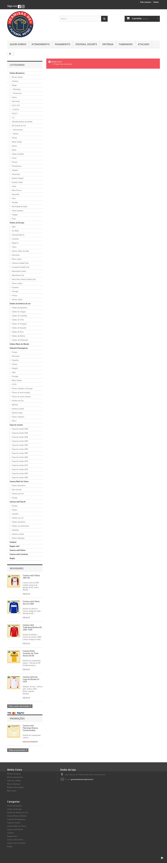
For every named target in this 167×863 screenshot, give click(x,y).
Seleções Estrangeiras (19, 348)
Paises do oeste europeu (21, 397)
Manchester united (18, 271)
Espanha (15, 287)
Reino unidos (16, 259)
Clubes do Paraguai (19, 324)
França (14, 295)
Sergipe (14, 215)
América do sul (17, 518)
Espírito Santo (17, 182)
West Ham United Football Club (23, 279)
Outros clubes (16, 283)
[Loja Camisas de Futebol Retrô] (31, 24)
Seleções (15, 530)
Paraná (14, 162)
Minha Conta (14, 769)
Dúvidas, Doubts (86, 44)
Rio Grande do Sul (18, 126)
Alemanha (15, 255)
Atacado (143, 44)
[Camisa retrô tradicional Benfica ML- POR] (13, 630)
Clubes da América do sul (20, 304)
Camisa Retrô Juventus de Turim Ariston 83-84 (30, 653)
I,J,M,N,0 (15, 109)
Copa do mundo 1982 (19, 473)
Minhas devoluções (15, 777)
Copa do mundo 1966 (19, 457)
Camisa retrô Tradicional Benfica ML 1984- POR (32, 627)
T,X (12, 118)
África (13, 421)
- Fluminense (16, 93)
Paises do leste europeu (20, 393)
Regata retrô (14, 546)
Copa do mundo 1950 (19, 441)
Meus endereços (13, 784)
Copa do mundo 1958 (19, 449)
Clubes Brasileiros (17, 73)
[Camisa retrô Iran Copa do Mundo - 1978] (13, 682)
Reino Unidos (16, 380)
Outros (14, 97)
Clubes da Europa (17, 223)
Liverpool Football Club (20, 267)
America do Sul (17, 494)
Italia (13, 372)
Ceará (13, 158)
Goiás (13, 186)
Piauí (13, 219)
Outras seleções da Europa (21, 388)
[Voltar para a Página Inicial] (9, 54)
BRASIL (14, 405)
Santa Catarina (17, 211)
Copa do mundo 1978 (19, 469)
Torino (13, 247)
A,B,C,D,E (15, 105)
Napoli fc (15, 243)
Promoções (17, 718)
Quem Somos (18, 44)
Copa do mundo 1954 (19, 445)
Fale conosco (145, 2)
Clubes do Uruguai (18, 312)
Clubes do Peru (17, 332)
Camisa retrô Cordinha (19, 554)
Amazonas (15, 174)
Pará (13, 198)
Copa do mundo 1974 (19, 465)
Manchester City (17, 275)
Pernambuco (16, 166)
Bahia (13, 150)
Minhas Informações (15, 787)
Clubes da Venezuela (19, 340)
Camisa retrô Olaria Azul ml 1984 (31, 602)
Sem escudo (16, 490)
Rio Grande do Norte (19, 207)
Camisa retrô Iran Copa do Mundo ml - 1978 (31, 679)
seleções (15, 514)
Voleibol (13, 542)
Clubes (14, 510)
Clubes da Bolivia (18, 336)
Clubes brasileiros (18, 522)
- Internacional (17, 130)
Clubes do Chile (17, 320)
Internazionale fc (17, 235)
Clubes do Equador (18, 328)
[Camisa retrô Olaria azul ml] (13, 607)
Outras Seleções (18, 538)
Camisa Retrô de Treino (19, 482)
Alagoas (14, 170)
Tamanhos (126, 44)
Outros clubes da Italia (20, 251)
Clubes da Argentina (19, 308)
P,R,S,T (14, 114)
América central (17, 409)
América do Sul (17, 401)
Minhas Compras (14, 774)
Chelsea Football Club (19, 263)
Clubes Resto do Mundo (19, 344)
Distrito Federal (17, 178)
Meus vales (11, 791)
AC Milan (15, 231)
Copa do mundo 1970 (19, 461)
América (14, 81)
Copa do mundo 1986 (19, 477)
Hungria (14, 368)
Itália (13, 227)
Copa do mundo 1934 (19, 433)
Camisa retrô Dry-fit (17, 502)
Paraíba (14, 202)
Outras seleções (17, 417)
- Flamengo (15, 89)
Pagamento (62, 44)
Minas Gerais (16, 142)
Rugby (12, 558)
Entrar (156, 2)
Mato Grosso (16, 190)
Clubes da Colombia (19, 316)
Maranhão (15, 194)
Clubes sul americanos (20, 526)
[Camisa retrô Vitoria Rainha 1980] (13, 581)
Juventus (15, 239)
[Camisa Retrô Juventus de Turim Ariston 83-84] (13, 656)
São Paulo (15, 101)
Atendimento (41, 44)
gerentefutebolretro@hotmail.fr (82, 779)
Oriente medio (16, 413)
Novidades (16, 568)
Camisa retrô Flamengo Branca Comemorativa (30, 727)
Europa (14, 352)
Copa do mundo (16, 425)
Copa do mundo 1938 (19, 437)
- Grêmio (14, 134)
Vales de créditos (14, 781)
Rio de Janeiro (17, 77)
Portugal (14, 291)
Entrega (107, 44)
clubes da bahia (17, 154)
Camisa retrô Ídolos (18, 550)
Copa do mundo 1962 (19, 453)
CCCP (14, 384)
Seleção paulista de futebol (21, 122)
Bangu (14, 85)
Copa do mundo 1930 (19, 429)
